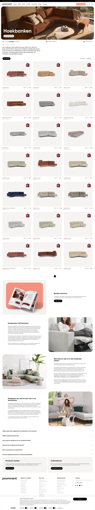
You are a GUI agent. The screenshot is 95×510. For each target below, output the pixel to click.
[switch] (35, 508)
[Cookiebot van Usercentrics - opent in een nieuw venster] (13, 508)
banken (7, 44)
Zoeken (87, 4)
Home (3, 44)
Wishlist (89, 4)
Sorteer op (89, 58)
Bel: (78, 482)
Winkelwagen (92, 4)
